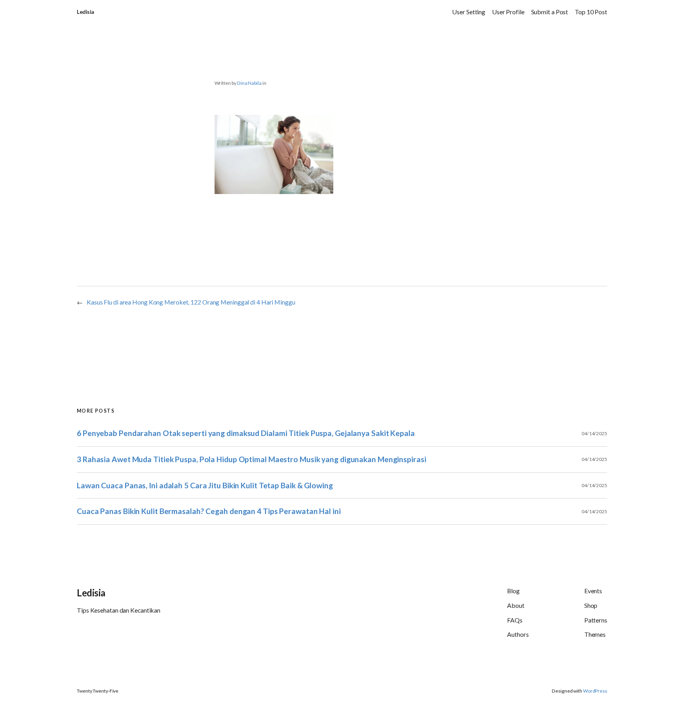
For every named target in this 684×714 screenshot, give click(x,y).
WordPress (595, 691)
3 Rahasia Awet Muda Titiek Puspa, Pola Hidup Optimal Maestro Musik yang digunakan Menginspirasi (251, 459)
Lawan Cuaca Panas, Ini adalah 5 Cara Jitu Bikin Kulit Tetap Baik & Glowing (205, 485)
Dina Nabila (249, 83)
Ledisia (85, 11)
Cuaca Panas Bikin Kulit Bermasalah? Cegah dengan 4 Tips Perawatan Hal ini (209, 511)
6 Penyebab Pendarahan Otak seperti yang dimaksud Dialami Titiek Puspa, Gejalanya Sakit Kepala (246, 433)
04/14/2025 (594, 433)
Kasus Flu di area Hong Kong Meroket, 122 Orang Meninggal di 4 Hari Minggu (191, 302)
